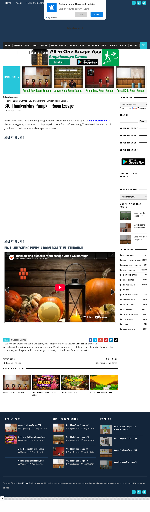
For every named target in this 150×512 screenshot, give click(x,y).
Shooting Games (130, 314)
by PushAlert (52, 17)
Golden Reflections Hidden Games (31, 460)
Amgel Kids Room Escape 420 (77, 436)
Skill (45, 52)
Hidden (113, 45)
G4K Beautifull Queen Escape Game (44, 393)
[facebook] (134, 3)
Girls (123, 45)
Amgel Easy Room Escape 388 (140, 214)
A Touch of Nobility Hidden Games (31, 448)
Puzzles (23, 52)
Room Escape (77, 45)
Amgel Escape (21, 45)
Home (8, 2)
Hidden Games (128, 285)
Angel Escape (40, 45)
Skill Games (127, 319)
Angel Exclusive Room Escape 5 (139, 226)
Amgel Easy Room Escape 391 (77, 448)
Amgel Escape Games (131, 260)
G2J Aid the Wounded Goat (101, 392)
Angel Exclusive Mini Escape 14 (125, 461)
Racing (133, 45)
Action (55, 52)
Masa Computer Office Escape (125, 438)
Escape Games (58, 45)
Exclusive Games (130, 275)
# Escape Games (18, 339)
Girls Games (128, 280)
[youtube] (144, 3)
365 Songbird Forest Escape (73, 392)
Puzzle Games (128, 299)
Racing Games (128, 304)
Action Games (128, 255)
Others (125, 290)
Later (81, 14)
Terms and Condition (36, 2)
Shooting (10, 52)
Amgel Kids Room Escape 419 (140, 238)
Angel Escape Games (131, 265)
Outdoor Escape (97, 45)
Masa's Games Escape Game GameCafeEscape (125, 428)
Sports (35, 52)
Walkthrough (129, 329)
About (19, 2)
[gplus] (139, 3)
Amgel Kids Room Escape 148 (125, 450)
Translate (141, 108)
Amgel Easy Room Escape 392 (15, 392)
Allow (96, 14)
